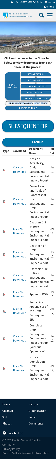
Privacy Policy (11, 449)
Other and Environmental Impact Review (28, 103)
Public (32, 417)
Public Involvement (13, 86)
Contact (39, 2)
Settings (50, 6)
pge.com (51, 2)
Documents (35, 423)
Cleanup (7, 411)
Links (30, 1)
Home (6, 404)
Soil (4, 417)
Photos (7, 423)
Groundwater (37, 411)
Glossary (23, 1)
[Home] (12, 2)
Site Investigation (35, 74)
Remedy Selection (35, 92)
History (33, 404)
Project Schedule (28, 108)
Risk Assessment (35, 80)
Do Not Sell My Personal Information (25, 453)
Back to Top (14, 433)
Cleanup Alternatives (36, 86)
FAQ (16, 1)
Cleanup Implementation (36, 98)
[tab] (50, 16)
